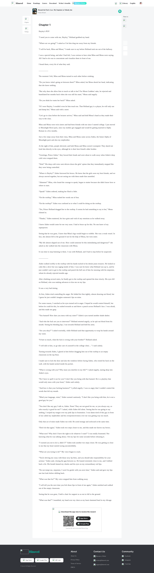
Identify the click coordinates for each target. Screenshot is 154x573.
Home (29, 3)
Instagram (128, 560)
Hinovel (19, 3)
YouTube (128, 564)
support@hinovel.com (102, 564)
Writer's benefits (64, 3)
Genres (44, 3)
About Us (73, 556)
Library (125, 3)
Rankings (36, 3)
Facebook (127, 556)
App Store (83, 518)
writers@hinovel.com (102, 560)
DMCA (73, 567)
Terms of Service (76, 563)
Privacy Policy (75, 560)
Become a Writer (80, 3)
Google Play (84, 524)
